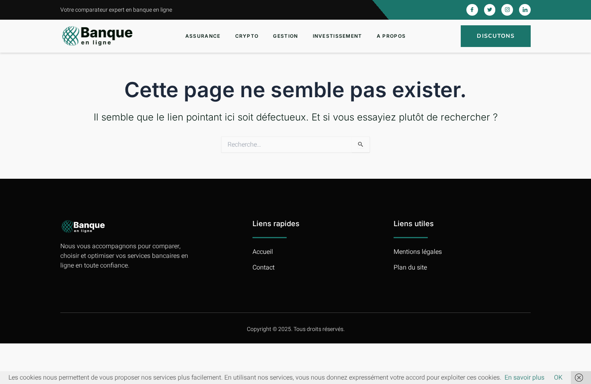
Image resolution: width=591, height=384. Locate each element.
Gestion (285, 36)
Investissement (337, 36)
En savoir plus (524, 377)
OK (558, 377)
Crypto (247, 36)
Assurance (203, 36)
